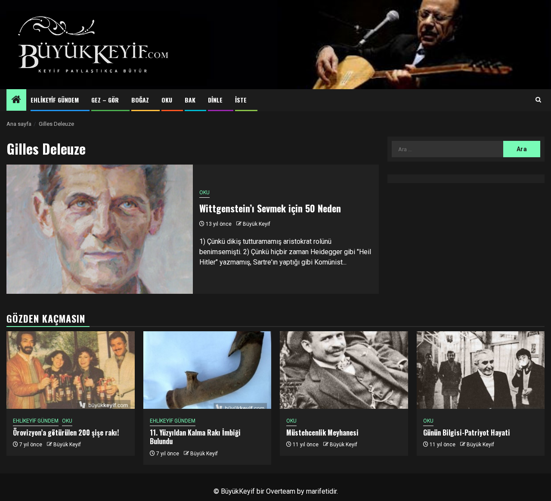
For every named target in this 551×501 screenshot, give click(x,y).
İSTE (241, 99)
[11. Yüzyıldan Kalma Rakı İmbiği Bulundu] (207, 370)
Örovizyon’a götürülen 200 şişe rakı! (66, 432)
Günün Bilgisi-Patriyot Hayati (466, 432)
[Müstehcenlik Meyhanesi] (344, 370)
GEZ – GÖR (105, 99)
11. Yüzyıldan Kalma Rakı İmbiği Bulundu (195, 437)
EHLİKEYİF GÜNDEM (55, 99)
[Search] (538, 100)
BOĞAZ (140, 99)
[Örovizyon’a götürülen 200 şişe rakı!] (70, 370)
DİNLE (215, 99)
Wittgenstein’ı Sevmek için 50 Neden (270, 208)
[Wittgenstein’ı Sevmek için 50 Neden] (99, 229)
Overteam (280, 491)
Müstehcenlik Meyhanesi (322, 432)
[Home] (16, 100)
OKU (166, 99)
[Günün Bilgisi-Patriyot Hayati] (481, 370)
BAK (190, 99)
